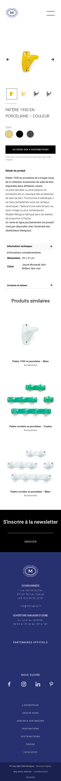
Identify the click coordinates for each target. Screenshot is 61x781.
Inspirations (30, 728)
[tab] (30, 246)
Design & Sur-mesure (30, 721)
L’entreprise (30, 705)
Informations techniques (19, 246)
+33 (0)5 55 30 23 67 (31, 598)
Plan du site (30, 777)
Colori (8, 127)
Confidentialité (41, 772)
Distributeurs (30, 736)
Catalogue (30, 752)
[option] (9, 134)
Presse (30, 744)
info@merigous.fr (30, 606)
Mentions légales (44, 766)
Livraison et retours (17, 285)
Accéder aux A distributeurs (31, 149)
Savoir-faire (30, 713)
